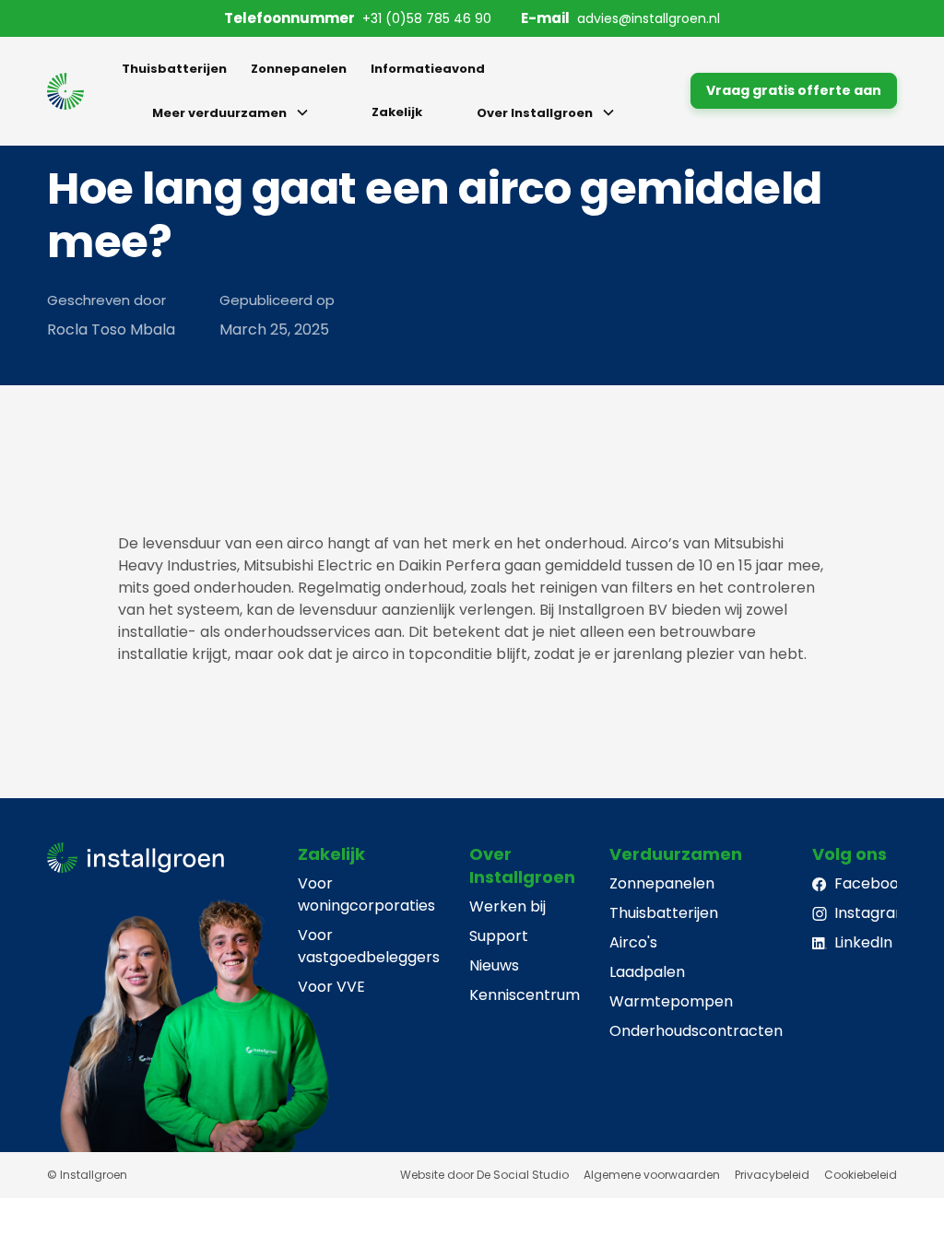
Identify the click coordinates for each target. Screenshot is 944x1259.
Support (498, 936)
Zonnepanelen (299, 68)
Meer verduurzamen (219, 113)
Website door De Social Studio (484, 1175)
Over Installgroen (535, 113)
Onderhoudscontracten (696, 1030)
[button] (234, 112)
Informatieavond (428, 68)
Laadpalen (647, 971)
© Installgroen (87, 1175)
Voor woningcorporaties (366, 894)
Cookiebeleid (860, 1175)
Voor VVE (331, 986)
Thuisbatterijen (174, 68)
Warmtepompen (671, 1001)
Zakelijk (397, 112)
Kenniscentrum (524, 995)
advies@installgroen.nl (648, 18)
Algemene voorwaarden (652, 1175)
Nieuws (494, 965)
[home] (65, 91)
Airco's (633, 942)
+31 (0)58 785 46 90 (426, 18)
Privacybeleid (772, 1175)
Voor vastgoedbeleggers (369, 946)
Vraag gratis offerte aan (793, 90)
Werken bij (507, 906)
